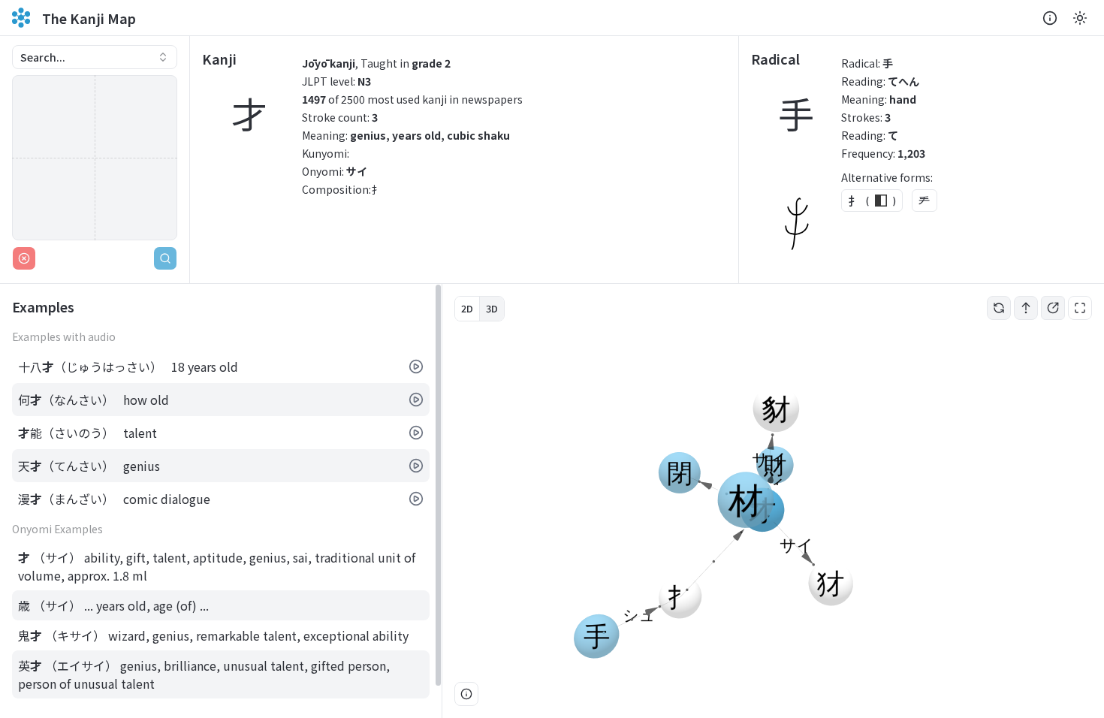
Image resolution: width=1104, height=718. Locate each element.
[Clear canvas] (24, 258)
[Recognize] (165, 258)
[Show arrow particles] (1026, 308)
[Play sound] (416, 366)
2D (467, 308)
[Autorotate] (999, 308)
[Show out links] (1053, 308)
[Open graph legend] (466, 694)
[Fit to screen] (1080, 308)
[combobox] (94, 57)
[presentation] (221, 501)
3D (492, 308)
